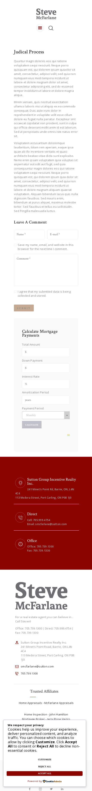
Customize (44, 759)
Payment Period (33, 408)
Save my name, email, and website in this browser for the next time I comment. (46, 247)
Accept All (44, 773)
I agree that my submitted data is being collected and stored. (44, 294)
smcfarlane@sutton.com (37, 666)
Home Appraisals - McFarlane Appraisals (46, 703)
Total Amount (31, 344)
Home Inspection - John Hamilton (46, 714)
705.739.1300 (29, 673)
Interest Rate (31, 376)
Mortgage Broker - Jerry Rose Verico (46, 719)
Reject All (44, 766)
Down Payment (32, 360)
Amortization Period (35, 392)
